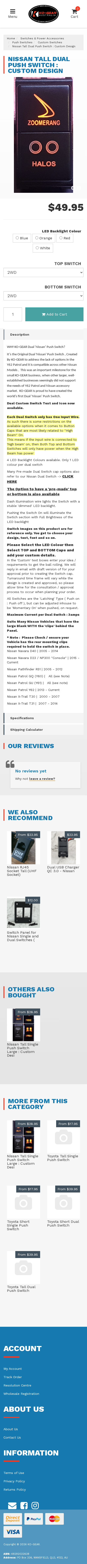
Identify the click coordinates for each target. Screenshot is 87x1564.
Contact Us (12, 1437)
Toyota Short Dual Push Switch (63, 1223)
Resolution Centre (17, 1385)
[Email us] (12, 1504)
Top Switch (67, 263)
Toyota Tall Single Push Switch (62, 1158)
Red (66, 238)
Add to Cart (56, 314)
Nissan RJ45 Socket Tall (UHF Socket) (22, 871)
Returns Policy (14, 1489)
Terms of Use (13, 1473)
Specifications (22, 718)
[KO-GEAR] (43, 14)
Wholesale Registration (21, 1393)
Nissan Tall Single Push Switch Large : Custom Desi (22, 1050)
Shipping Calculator (26, 729)
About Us (10, 1429)
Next (79, 188)
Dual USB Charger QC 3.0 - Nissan (63, 869)
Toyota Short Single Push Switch (18, 1225)
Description (19, 334)
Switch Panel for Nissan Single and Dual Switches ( (23, 936)
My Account (12, 1368)
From (28, 835)
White (44, 248)
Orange (45, 238)
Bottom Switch (63, 286)
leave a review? (42, 778)
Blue (23, 238)
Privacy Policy (14, 1481)
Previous (73, 188)
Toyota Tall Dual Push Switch (21, 1289)
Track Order (12, 1377)
